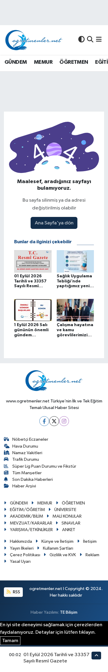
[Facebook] (44, 421)
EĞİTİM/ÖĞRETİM (27, 509)
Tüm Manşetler (27, 473)
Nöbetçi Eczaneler (30, 439)
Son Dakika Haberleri (32, 479)
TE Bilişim (68, 612)
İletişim (90, 541)
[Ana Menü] (99, 39)
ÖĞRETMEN (73, 62)
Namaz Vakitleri (27, 453)
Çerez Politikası (25, 555)
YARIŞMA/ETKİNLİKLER (31, 529)
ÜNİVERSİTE (65, 509)
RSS (16, 592)
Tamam (10, 640)
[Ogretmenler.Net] (34, 40)
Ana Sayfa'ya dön (54, 223)
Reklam (92, 555)
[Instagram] (64, 421)
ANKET (68, 529)
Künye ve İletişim (57, 541)
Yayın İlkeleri (22, 548)
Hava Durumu (25, 446)
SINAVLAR (71, 523)
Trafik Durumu (25, 459)
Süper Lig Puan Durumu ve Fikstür (44, 466)
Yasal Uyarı (20, 561)
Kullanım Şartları (58, 548)
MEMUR (43, 62)
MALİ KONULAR (67, 516)
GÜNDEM (15, 62)
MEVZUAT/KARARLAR (31, 523)
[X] (54, 421)
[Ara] (90, 39)
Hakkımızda (21, 541)
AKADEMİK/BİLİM (26, 516)
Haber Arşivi (24, 486)
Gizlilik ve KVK (63, 555)
